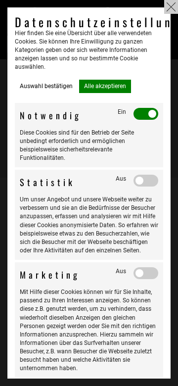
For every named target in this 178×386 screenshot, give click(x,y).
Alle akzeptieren (105, 86)
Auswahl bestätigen (46, 86)
